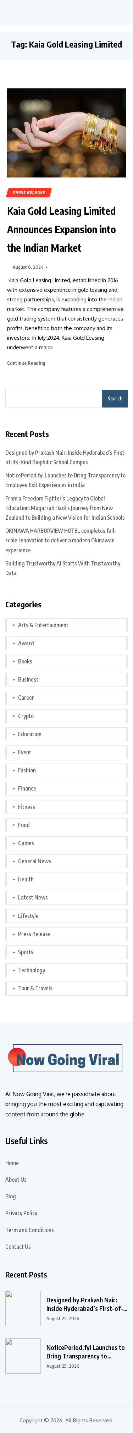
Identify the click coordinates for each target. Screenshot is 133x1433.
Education (29, 734)
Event (24, 752)
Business (28, 679)
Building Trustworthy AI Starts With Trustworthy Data (62, 568)
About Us (16, 1179)
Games (26, 843)
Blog (10, 1196)
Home (12, 1162)
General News (34, 861)
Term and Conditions (29, 1230)
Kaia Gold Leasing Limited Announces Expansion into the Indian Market (61, 229)
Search (114, 398)
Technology (31, 970)
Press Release (29, 192)
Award (26, 643)
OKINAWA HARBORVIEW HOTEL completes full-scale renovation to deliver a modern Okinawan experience (60, 540)
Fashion (27, 770)
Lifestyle (28, 915)
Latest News (33, 897)
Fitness (26, 806)
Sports (25, 952)
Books (25, 661)
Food (24, 824)
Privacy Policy (21, 1212)
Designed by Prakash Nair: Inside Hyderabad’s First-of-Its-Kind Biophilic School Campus (66, 457)
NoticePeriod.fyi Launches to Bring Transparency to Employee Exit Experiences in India (65, 480)
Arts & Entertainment (43, 625)
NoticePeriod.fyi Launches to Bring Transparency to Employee (85, 1351)
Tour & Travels (35, 988)
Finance (27, 788)
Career (26, 697)
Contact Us (18, 1246)
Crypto (26, 716)
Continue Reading (26, 363)
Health (26, 879)
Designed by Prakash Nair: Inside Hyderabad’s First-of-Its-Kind (84, 1304)
